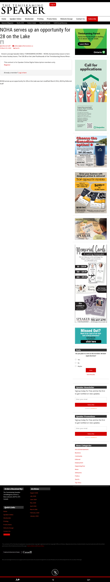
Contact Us (80, 19)
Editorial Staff (6, 46)
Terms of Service (31, 546)
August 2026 (34, 493)
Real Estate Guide (45, 23)
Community (78, 456)
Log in (52, 4)
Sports (17, 48)
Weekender (29, 19)
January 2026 (34, 516)
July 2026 (33, 496)
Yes (79, 360)
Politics (77, 476)
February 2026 (34, 513)
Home (4, 19)
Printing (40, 19)
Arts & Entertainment (81, 449)
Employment (79, 463)
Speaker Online (15, 19)
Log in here (22, 73)
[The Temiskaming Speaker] (23, 9)
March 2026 (33, 509)
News (77, 469)
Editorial (77, 459)
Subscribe (92, 19)
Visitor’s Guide (31, 23)
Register (7, 65)
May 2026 (33, 503)
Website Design (66, 19)
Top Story (78, 483)
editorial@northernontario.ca (23, 46)
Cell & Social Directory (60, 23)
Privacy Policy (40, 546)
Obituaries (78, 473)
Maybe (80, 366)
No (78, 363)
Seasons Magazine (7, 23)
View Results (91, 374)
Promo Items (52, 19)
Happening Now (80, 466)
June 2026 (33, 499)
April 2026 (33, 506)
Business (78, 453)
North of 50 (20, 23)
